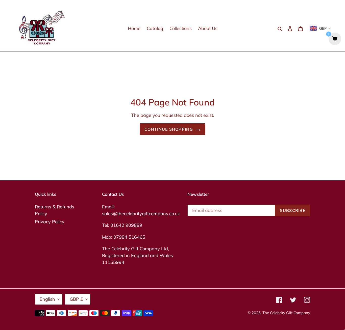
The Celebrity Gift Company (286, 312)
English (47, 299)
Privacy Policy (49, 222)
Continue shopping (168, 129)
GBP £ (76, 299)
